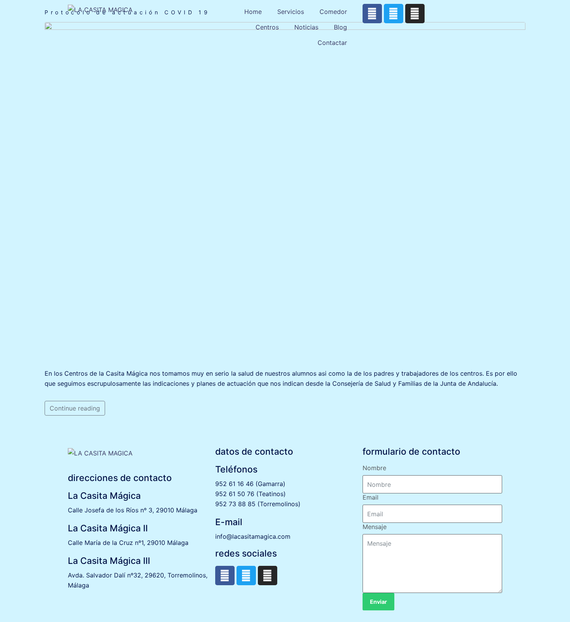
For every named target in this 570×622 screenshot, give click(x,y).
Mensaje (375, 527)
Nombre (374, 468)
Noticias (306, 27)
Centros (267, 27)
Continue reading (75, 408)
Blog (340, 27)
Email (370, 497)
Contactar (332, 42)
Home (253, 11)
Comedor (333, 11)
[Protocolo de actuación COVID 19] (285, 191)
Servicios (290, 11)
